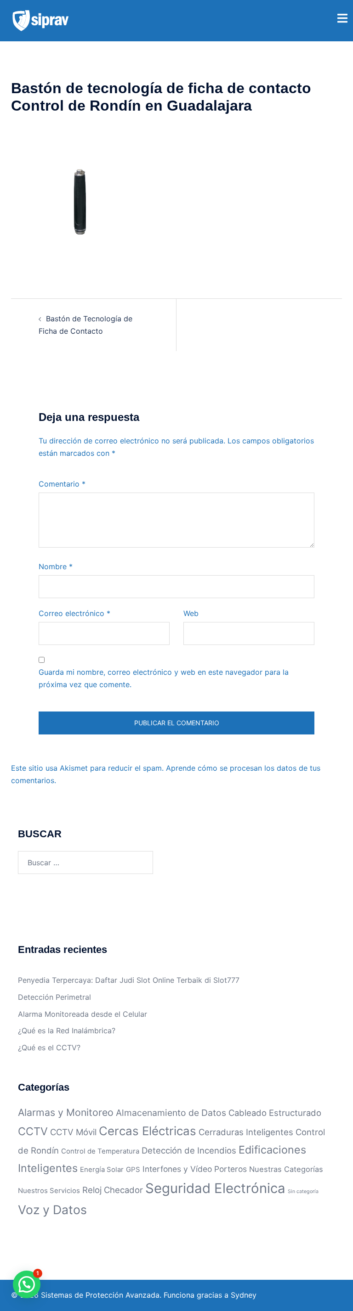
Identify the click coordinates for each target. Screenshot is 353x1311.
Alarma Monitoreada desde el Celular (82, 1014)
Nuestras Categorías (286, 1169)
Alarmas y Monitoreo (66, 1112)
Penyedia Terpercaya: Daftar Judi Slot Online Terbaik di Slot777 (128, 980)
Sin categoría (303, 1191)
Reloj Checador (112, 1190)
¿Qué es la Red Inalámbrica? (66, 1030)
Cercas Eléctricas (147, 1131)
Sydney (243, 1295)
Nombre (56, 566)
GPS (133, 1169)
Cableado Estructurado (274, 1113)
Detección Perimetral (54, 997)
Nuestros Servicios (49, 1190)
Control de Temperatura (100, 1151)
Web (191, 613)
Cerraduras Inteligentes (246, 1132)
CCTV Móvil (73, 1132)
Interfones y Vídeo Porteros (194, 1169)
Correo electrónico (74, 613)
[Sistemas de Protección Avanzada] (40, 19)
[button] (26, 1284)
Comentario (62, 483)
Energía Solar (102, 1169)
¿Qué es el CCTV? (49, 1047)
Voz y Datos (52, 1209)
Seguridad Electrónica (215, 1188)
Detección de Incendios (189, 1150)
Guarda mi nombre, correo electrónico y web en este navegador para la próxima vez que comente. (164, 678)
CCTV (33, 1131)
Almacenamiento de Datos (171, 1112)
